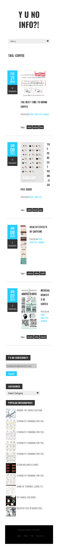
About (26, 536)
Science (46, 114)
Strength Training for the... (31, 421)
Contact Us (39, 536)
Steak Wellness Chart (28, 464)
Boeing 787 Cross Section (29, 410)
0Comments (12, 89)
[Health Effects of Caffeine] (23, 226)
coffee (29, 127)
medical (43, 337)
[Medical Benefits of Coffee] (29, 289)
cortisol (35, 127)
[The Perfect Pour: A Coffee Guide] (32, 143)
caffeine (30, 273)
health (42, 273)
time (41, 127)
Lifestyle (38, 114)
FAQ (32, 536)
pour (40, 210)
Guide (35, 210)
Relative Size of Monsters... (30, 508)
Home (19, 536)
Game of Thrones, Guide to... (30, 486)
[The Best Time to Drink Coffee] (34, 72)
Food (31, 114)
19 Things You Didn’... (27, 497)
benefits (30, 337)
